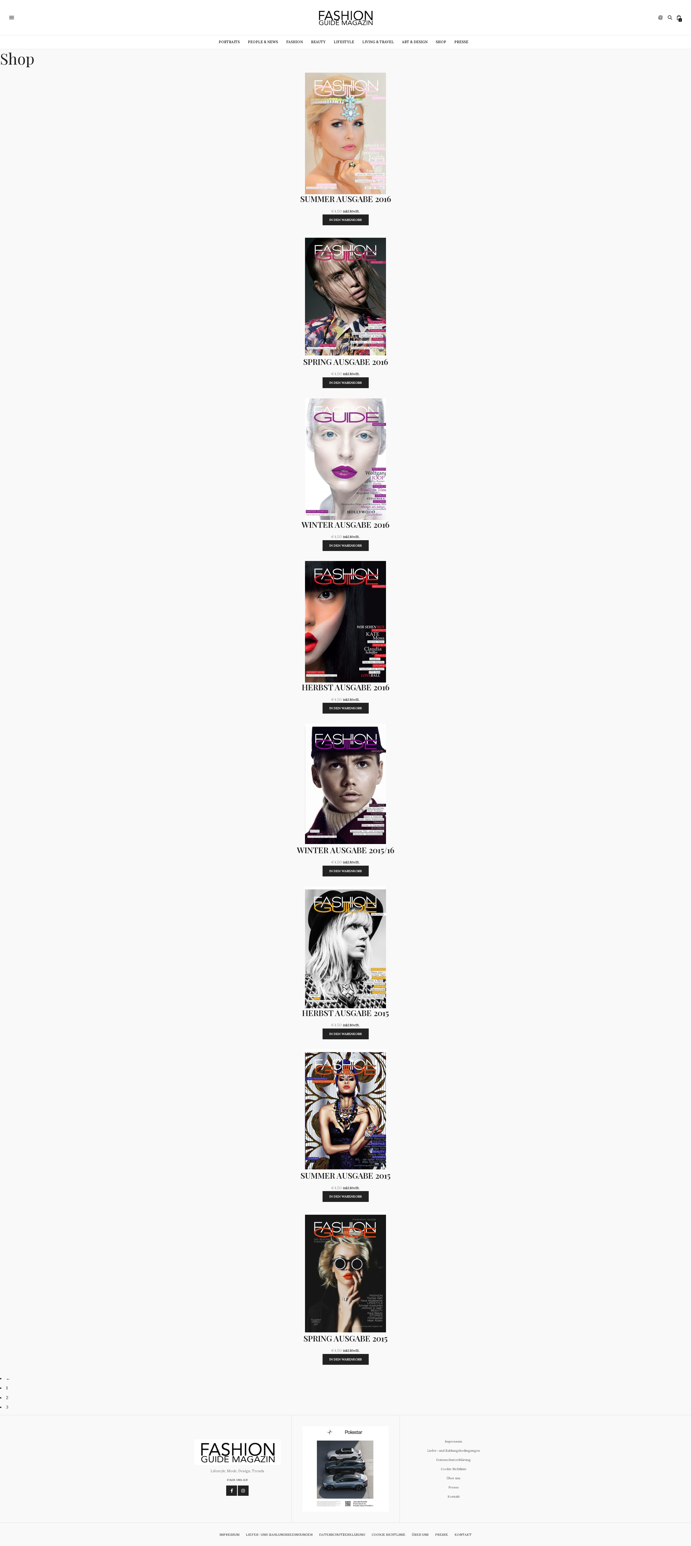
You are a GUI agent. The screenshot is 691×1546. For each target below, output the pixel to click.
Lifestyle (344, 42)
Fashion (294, 42)
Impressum (453, 1441)
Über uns (453, 1478)
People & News (263, 42)
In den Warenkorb (345, 220)
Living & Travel (378, 42)
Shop (441, 42)
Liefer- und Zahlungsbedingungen (453, 1450)
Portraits (229, 42)
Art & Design (415, 42)
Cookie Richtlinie (453, 1469)
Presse (461, 42)
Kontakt (454, 1496)
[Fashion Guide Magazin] (345, 17)
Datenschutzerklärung (453, 1460)
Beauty (318, 42)
